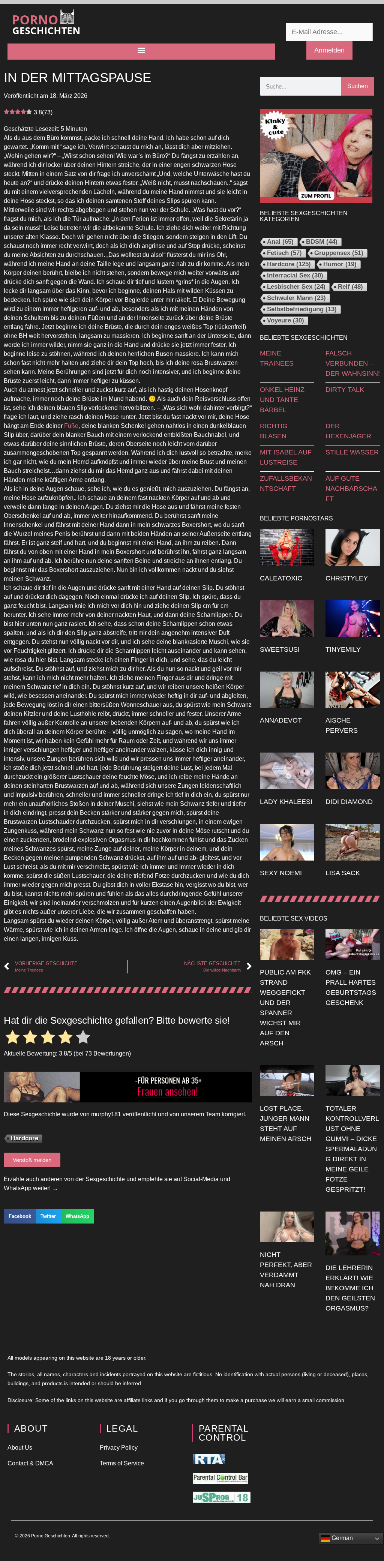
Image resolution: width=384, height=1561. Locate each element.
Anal (280, 241)
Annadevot (281, 720)
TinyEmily (343, 649)
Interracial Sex (295, 275)
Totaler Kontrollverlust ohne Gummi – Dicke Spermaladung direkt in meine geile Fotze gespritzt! (352, 1149)
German (341, 1538)
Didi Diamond (349, 801)
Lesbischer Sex (296, 286)
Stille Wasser (352, 452)
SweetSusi (280, 649)
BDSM (322, 241)
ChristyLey (347, 578)
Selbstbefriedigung (302, 309)
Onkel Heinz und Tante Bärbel (282, 400)
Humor (340, 264)
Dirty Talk (345, 389)
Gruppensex (338, 252)
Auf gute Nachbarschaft (351, 488)
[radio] (13, 1038)
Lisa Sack (343, 873)
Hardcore (24, 1138)
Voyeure (285, 320)
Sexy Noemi (281, 873)
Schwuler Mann (296, 297)
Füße (71, 426)
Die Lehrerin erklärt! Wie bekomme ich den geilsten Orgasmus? (350, 1288)
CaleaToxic (281, 578)
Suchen (357, 86)
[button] (141, 49)
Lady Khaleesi (286, 801)
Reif (350, 286)
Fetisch (284, 252)
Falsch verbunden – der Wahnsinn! (353, 363)
